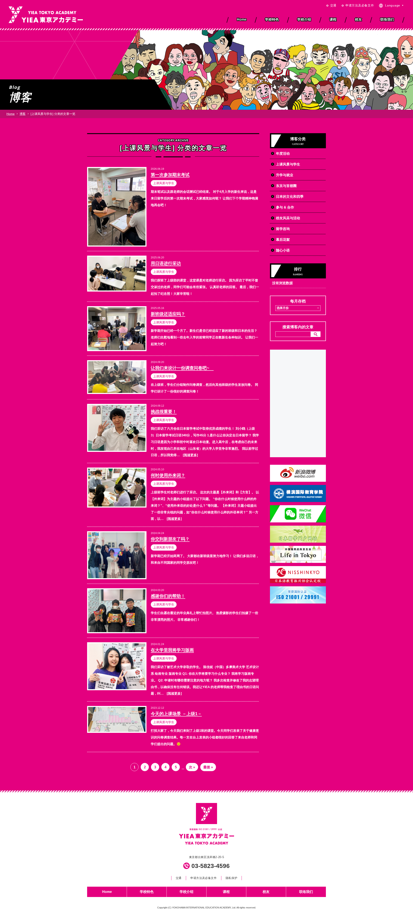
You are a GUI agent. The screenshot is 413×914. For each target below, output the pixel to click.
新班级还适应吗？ (168, 314)
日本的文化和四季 (290, 196)
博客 (23, 114)
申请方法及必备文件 (359, 5)
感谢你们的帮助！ (168, 596)
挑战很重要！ (164, 411)
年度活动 (283, 153)
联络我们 (306, 892)
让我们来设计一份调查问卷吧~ (182, 368)
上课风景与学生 (163, 183)
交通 (333, 5)
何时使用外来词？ (168, 475)
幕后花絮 (283, 239)
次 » (192, 767)
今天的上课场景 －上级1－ (176, 713)
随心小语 (283, 250)
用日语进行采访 (166, 263)
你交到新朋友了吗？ (170, 539)
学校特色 (147, 892)
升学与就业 (284, 175)
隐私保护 (231, 878)
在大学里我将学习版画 (172, 650)
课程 (226, 892)
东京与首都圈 (286, 186)
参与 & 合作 (285, 207)
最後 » (208, 767)
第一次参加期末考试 (170, 174)
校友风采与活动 (288, 218)
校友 (266, 892)
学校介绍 (186, 892)
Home (10, 114)
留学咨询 (283, 229)
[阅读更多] (190, 455)
